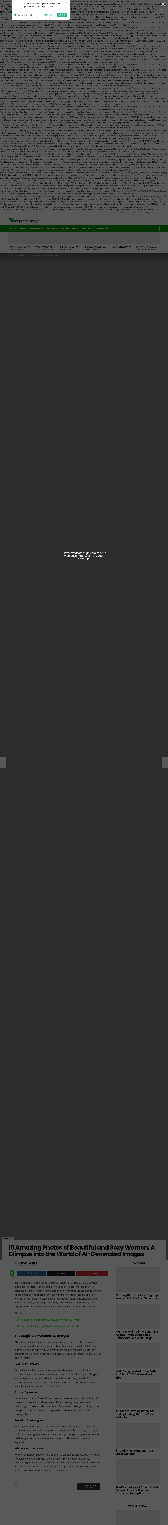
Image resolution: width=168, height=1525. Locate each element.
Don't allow (49, 14)
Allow (62, 14)
